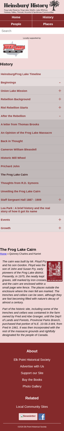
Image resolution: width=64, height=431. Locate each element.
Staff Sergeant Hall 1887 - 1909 (31, 199)
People (16, 24)
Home (16, 17)
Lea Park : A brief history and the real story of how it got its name (25, 210)
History (48, 17)
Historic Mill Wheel (13, 157)
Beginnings (31, 82)
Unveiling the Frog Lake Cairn (20, 191)
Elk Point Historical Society (32, 359)
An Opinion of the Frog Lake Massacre (26, 132)
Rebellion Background (31, 99)
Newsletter (29, 416)
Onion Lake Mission (31, 90)
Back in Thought (12, 141)
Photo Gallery (32, 386)
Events (31, 219)
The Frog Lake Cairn (14, 174)
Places (48, 24)
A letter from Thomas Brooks (20, 124)
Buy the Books (32, 379)
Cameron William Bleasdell (19, 149)
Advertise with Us (32, 366)
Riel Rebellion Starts (31, 107)
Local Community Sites (32, 406)
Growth (31, 228)
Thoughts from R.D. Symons (20, 183)
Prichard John (10, 166)
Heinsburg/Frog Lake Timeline (21, 74)
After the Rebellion (31, 115)
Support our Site (32, 373)
